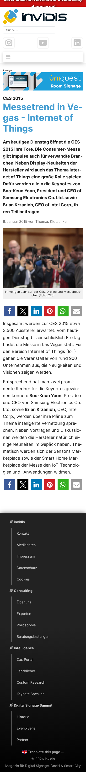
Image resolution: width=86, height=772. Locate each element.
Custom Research (31, 682)
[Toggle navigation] (43, 56)
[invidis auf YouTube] (43, 43)
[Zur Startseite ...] (36, 17)
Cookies (23, 579)
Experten (24, 614)
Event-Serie (26, 728)
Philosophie (26, 625)
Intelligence (24, 648)
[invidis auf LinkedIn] (77, 43)
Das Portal (25, 659)
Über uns (24, 602)
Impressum (26, 556)
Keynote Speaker (30, 694)
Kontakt (23, 533)
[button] (9, 311)
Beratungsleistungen (33, 636)
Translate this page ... (46, 752)
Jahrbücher (26, 671)
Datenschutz (27, 568)
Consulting (23, 591)
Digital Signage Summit (33, 705)
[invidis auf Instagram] (9, 43)
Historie (23, 717)
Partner (22, 740)
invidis (19, 522)
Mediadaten (26, 545)
